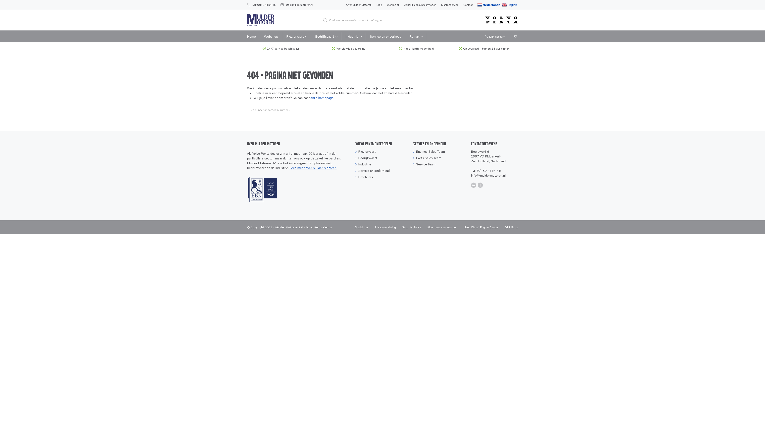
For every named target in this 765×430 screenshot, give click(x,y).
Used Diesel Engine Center (481, 227)
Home (251, 36)
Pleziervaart (295, 36)
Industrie (351, 36)
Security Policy (411, 227)
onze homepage (321, 98)
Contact (468, 4)
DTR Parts (511, 227)
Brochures (365, 177)
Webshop (271, 36)
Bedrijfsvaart (324, 36)
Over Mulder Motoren (359, 4)
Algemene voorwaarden (442, 227)
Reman (414, 36)
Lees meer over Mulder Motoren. (313, 168)
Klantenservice (450, 4)
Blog (379, 4)
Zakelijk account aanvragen (420, 4)
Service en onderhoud (385, 36)
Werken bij (393, 4)
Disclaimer (361, 227)
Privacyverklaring (385, 227)
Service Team (425, 164)
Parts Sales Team (428, 158)
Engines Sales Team (430, 151)
